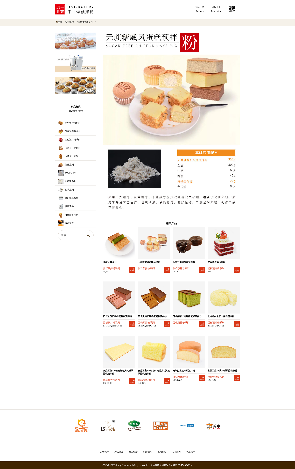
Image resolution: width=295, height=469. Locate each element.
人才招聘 (176, 451)
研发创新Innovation (216, 9)
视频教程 (161, 451)
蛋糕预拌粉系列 (85, 22)
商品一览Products (199, 9)
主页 (60, 22)
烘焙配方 (147, 451)
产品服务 (70, 22)
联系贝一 (190, 451)
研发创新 (133, 451)
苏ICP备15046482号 (183, 465)
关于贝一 (104, 451)
